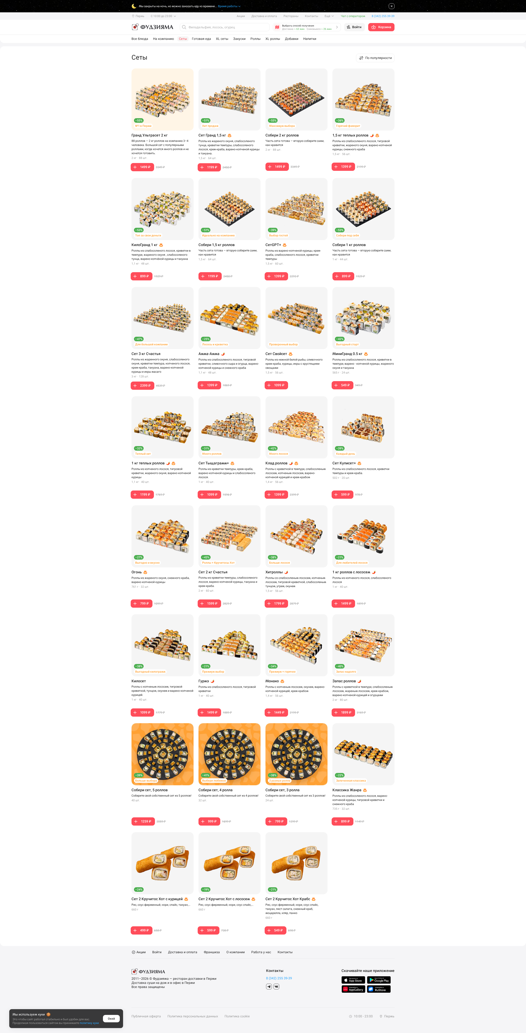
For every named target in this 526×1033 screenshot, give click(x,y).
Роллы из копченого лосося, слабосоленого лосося (361, 580)
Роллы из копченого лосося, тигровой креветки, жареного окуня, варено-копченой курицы (161, 473)
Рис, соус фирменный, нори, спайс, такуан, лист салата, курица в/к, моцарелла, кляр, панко (160, 905)
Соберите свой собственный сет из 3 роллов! (295, 795)
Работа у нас (261, 952)
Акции (241, 16)
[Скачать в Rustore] (379, 989)
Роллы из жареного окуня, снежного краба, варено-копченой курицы (161, 580)
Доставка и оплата (264, 16)
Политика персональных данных (192, 1016)
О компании (235, 952)
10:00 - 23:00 (363, 1016)
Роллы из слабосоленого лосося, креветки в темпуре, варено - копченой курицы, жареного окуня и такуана (363, 363)
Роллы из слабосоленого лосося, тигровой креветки (227, 689)
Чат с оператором (353, 16)
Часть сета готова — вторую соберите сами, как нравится (294, 143)
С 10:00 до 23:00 (162, 16)
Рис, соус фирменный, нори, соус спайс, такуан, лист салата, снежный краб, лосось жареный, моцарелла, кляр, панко (227, 905)
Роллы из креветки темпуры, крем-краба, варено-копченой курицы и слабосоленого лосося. (226, 473)
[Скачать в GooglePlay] (379, 980)
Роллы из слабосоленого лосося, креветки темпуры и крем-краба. (360, 471)
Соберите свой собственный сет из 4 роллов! (228, 795)
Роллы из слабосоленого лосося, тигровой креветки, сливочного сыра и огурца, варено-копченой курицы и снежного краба (228, 363)
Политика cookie (237, 1016)
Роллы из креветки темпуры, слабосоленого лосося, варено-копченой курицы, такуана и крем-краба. (227, 582)
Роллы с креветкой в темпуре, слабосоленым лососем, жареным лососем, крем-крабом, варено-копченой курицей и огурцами (362, 691)
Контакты (311, 16)
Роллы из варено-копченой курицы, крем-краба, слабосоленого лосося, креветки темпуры (293, 254)
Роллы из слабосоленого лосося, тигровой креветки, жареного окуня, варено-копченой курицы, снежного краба (362, 145)
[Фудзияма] (152, 27)
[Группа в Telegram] (269, 986)
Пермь (388, 1016)
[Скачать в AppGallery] (353, 989)
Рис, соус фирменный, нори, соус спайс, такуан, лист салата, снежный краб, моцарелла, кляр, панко (291, 909)
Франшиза (212, 952)
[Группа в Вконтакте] (276, 986)
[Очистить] (265, 27)
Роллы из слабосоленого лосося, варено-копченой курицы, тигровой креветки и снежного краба (360, 800)
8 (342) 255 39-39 (279, 978)
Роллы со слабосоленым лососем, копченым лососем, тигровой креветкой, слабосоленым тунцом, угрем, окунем (295, 582)
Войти (156, 952)
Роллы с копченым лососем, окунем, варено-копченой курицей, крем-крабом (295, 689)
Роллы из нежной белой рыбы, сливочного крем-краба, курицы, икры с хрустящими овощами (294, 363)
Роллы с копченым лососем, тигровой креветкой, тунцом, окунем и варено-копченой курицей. (162, 690)
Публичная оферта (146, 1016)
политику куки (89, 1023)
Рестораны (291, 16)
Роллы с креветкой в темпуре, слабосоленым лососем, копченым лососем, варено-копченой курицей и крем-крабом (295, 473)
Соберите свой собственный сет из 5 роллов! (161, 795)
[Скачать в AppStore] (353, 980)
